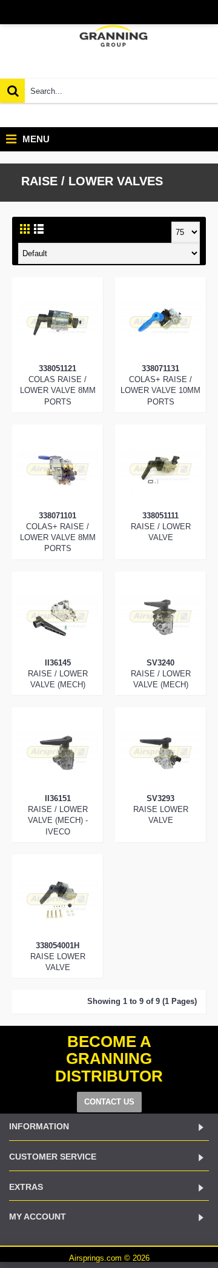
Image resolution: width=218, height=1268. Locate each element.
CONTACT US (109, 1101)
